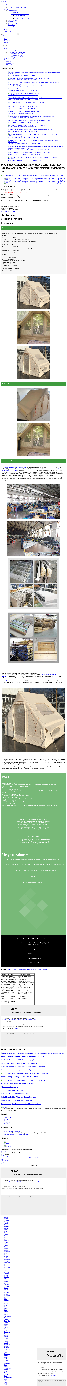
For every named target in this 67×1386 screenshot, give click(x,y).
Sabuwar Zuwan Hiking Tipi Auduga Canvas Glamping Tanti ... (25, 86)
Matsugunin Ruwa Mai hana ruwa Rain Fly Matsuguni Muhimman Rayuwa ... (29, 149)
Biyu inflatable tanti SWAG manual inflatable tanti (21, 108)
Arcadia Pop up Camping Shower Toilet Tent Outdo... (20, 1077)
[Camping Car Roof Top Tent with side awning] (14, 1093)
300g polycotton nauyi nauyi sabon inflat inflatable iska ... (24, 75)
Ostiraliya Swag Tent (11, 470)
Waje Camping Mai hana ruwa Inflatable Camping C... (21, 1104)
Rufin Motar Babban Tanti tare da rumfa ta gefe (18, 1097)
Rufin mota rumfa (12, 20)
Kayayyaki (7, 9)
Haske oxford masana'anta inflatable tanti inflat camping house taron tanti (26, 969)
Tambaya (3, 1151)
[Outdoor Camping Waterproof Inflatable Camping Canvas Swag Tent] (18, 1100)
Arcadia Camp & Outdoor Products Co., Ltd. (14, 467)
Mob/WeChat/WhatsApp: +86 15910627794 (16, 1134)
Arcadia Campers (6, 680)
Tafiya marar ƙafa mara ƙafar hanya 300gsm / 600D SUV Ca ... (25, 137)
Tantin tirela (11, 26)
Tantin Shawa (11, 25)
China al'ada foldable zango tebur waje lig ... (17, 1070)
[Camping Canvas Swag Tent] (10, 1087)
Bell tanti (6, 42)
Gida (5, 4)
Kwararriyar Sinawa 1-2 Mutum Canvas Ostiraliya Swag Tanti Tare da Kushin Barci (29, 971)
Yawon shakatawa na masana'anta (17, 7)
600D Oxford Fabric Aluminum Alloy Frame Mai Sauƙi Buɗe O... (26, 160)
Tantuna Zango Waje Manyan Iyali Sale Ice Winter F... (23, 122)
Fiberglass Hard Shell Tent (22, 18)
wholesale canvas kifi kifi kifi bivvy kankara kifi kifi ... (23, 126)
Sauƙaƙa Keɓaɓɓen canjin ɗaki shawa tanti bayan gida (23, 95)
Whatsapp (12, 211)
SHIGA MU (7, 29)
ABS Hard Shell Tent (21, 15)
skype (2, 1162)
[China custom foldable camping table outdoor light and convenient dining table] (23, 1066)
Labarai (6, 28)
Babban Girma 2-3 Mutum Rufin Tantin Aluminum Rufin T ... (23, 1056)
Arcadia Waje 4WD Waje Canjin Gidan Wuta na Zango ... (24, 154)
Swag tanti (11, 21)
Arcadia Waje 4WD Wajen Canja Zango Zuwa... (18, 1083)
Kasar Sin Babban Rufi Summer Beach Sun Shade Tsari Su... (25, 143)
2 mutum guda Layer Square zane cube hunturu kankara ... (24, 117)
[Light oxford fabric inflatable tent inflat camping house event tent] (21, 1060)
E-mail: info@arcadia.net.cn (12, 1131)
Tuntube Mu (7, 31)
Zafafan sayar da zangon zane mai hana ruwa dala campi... (24, 90)
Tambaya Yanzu (5, 211)
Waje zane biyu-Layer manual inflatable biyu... (20, 113)
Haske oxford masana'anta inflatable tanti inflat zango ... (23, 79)
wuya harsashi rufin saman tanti (20, 14)
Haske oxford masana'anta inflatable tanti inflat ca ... (20, 1063)
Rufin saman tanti (12, 10)
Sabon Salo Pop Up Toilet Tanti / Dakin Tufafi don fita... (23, 104)
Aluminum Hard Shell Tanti (22, 17)
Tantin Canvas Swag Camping (12, 1090)
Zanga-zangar (4, 1160)
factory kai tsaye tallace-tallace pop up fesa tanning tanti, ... (24, 99)
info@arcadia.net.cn (33, 953)
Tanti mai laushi (15, 12)
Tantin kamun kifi (12, 23)
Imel (17, 211)
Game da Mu (7, 6)
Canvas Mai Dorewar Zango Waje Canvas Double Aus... (23, 131)
